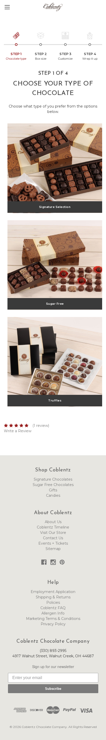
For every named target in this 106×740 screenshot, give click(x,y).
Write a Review (17, 431)
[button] (102, 11)
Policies (53, 602)
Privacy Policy (53, 624)
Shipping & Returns (53, 597)
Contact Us (53, 538)
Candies (53, 495)
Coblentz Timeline (53, 527)
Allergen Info (53, 613)
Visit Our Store (53, 532)
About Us (53, 522)
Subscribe (53, 689)
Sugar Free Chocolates (53, 484)
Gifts (53, 490)
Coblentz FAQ (53, 608)
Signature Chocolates (53, 479)
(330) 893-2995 (53, 650)
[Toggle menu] (7, 7)
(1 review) (40, 425)
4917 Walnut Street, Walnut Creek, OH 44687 (53, 656)
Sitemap (53, 548)
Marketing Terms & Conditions (53, 618)
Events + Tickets (53, 543)
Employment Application (53, 591)
